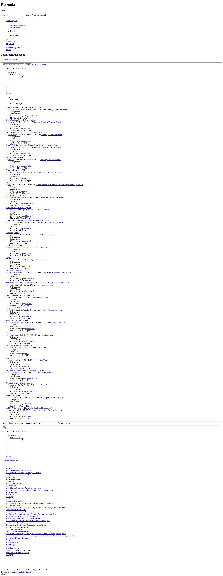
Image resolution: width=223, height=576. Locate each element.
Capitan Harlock (14, 110)
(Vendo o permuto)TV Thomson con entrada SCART (25, 133)
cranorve (11, 410)
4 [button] (6, 85)
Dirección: (57, 423)
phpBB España (25, 572)
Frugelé (8, 258)
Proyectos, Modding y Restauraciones (58, 272)
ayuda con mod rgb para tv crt (17, 270)
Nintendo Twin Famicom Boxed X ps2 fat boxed (24, 107)
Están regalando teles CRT (15, 170)
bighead (11, 122)
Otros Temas (44, 247)
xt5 (9, 185)
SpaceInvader (13, 285)
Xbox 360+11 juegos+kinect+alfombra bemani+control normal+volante (32, 145)
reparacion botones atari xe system (18, 208)
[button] (11, 72)
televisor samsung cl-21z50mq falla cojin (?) (22, 295)
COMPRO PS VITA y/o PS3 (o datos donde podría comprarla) (29, 408)
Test (7, 358)
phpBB (16, 570)
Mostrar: (6, 423)
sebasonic (12, 135)
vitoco (10, 172)
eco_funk (11, 297)
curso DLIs (10, 183)
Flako (10, 347)
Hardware (46, 210)
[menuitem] (17, 25)
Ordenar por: (31, 423)
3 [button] (6, 83)
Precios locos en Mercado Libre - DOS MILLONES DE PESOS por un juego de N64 (37, 283)
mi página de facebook (14, 245)
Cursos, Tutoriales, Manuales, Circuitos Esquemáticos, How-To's (59, 185)
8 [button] (6, 91)
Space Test (9, 333)
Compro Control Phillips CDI (16, 308)
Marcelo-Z (12, 197)
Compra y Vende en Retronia (56, 110)
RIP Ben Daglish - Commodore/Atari (19, 383)
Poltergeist (12, 385)
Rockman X (12, 272)
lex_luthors (12, 398)
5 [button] (6, 87)
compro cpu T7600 (13, 395)
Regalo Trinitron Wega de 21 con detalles (21, 120)
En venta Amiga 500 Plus (15, 158)
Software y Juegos (47, 235)
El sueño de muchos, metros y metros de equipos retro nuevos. (28, 220)
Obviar (3, 10)
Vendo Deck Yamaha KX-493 (17, 320)
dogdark (11, 235)
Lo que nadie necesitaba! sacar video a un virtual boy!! (26, 370)
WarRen (11, 222)
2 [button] (6, 81)
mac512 (11, 160)
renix (10, 360)
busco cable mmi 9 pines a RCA (17, 195)
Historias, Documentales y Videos (51, 222)
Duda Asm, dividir (12, 233)
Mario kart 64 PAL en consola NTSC (19, 345)
